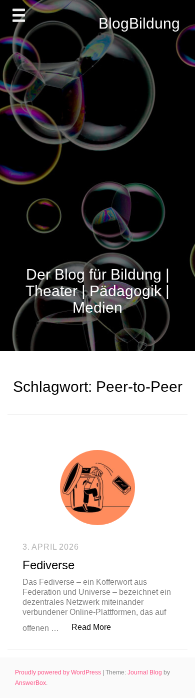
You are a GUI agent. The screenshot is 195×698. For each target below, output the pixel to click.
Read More (97, 626)
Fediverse (48, 565)
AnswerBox (30, 682)
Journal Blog (146, 672)
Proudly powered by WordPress (58, 672)
